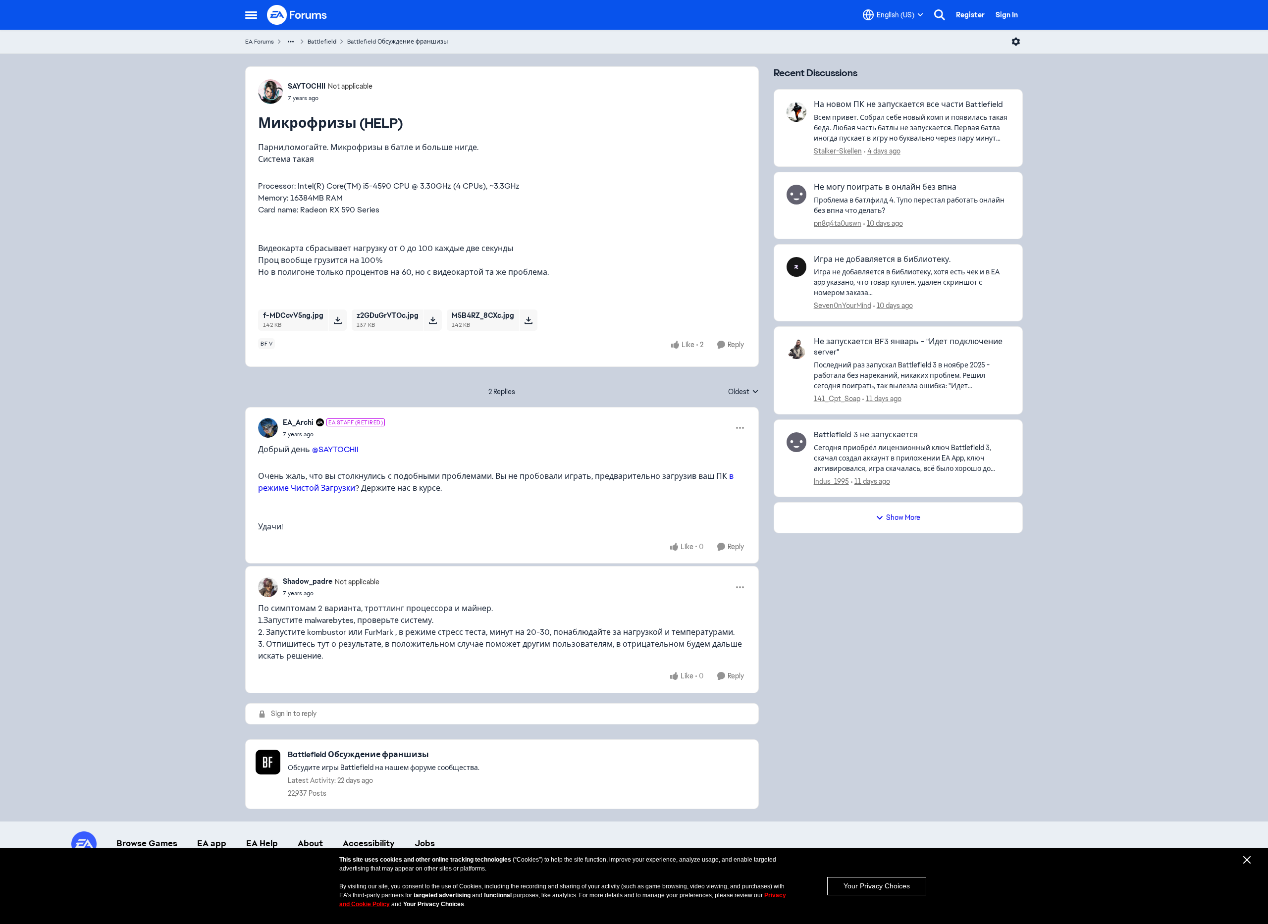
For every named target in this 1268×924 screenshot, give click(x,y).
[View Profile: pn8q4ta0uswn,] (796, 195)
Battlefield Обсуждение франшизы (397, 42)
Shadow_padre (307, 581)
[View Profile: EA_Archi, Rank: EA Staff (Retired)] (268, 428)
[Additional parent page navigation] (291, 42)
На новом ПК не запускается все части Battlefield (908, 104)
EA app (211, 843)
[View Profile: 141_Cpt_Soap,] (796, 349)
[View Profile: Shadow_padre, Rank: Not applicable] (268, 587)
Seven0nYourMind (842, 305)
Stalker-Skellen (838, 151)
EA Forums (259, 42)
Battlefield (322, 42)
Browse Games (146, 843)
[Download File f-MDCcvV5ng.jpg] (337, 319)
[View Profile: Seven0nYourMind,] (796, 267)
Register (970, 14)
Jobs (425, 843)
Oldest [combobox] (743, 392)
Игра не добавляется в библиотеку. (882, 259)
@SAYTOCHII (335, 449)
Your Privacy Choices (877, 886)
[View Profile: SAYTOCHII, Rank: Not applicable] (270, 91)
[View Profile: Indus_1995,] (796, 442)
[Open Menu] (1016, 42)
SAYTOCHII (306, 86)
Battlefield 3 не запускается (866, 435)
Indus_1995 (831, 481)
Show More (903, 517)
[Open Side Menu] (251, 14)
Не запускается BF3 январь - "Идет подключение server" (908, 347)
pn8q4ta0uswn (837, 223)
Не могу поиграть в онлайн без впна (885, 187)
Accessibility (369, 843)
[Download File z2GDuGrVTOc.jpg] (432, 319)
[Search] (940, 15)
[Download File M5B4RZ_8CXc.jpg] (528, 319)
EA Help (262, 843)
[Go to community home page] (297, 15)
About (310, 843)
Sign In (1007, 14)
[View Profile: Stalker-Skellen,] (796, 112)
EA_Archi (298, 422)
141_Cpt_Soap (837, 398)
